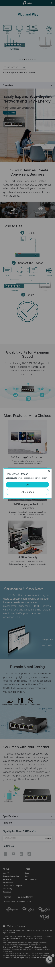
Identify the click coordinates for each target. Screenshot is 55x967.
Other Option (27, 491)
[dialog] (27, 483)
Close (49, 471)
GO (27, 484)
